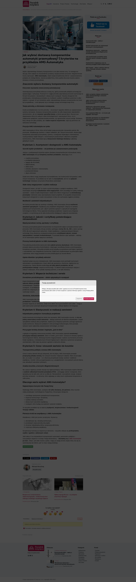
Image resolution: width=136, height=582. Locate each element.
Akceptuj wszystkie (89, 298)
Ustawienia (79, 298)
